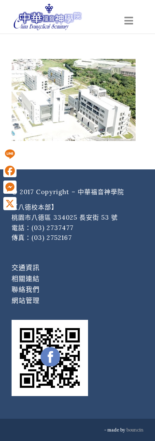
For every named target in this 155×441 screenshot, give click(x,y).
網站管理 (26, 300)
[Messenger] (10, 187)
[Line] (10, 154)
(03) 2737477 (52, 228)
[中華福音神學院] (64, 16)
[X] (10, 203)
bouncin (134, 430)
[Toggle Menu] (128, 20)
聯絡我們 (26, 289)
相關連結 (26, 278)
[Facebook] (10, 170)
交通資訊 (26, 267)
